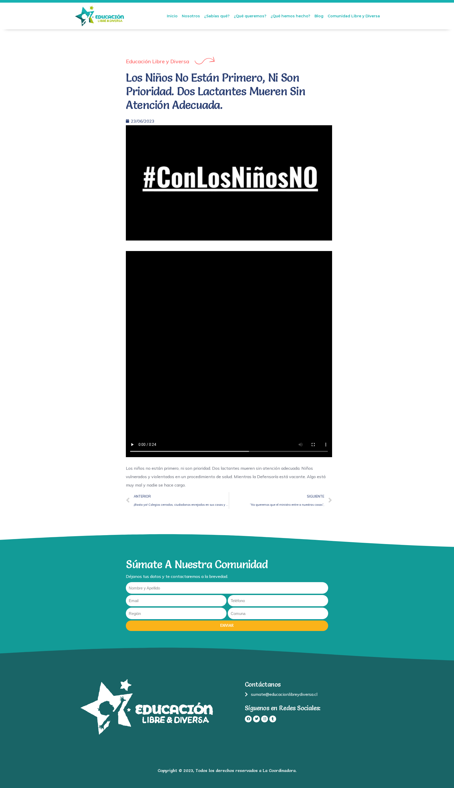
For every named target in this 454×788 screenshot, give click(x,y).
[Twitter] (256, 719)
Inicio (172, 16)
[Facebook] (248, 719)
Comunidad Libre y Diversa (354, 16)
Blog (318, 16)
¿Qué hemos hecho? (290, 16)
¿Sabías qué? (217, 16)
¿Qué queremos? (250, 16)
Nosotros (191, 16)
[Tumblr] (272, 719)
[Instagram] (264, 719)
